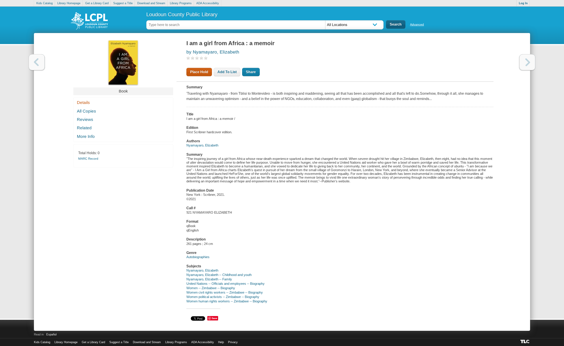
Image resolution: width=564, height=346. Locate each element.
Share (251, 72)
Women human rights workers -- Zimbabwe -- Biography (226, 301)
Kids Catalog (44, 3)
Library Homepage (68, 3)
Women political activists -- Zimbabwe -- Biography (222, 297)
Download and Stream (151, 3)
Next (527, 62)
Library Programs (181, 3)
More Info (86, 136)
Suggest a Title (123, 3)
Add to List (227, 72)
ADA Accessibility (207, 3)
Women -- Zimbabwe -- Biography (210, 288)
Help (221, 342)
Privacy (233, 342)
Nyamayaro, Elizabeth (202, 145)
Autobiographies (198, 257)
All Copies (86, 111)
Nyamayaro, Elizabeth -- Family (209, 279)
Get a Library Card (97, 3)
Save (214, 318)
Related (84, 128)
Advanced (417, 24)
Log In (523, 3)
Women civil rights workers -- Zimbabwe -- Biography (224, 292)
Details (83, 102)
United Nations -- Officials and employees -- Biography (225, 283)
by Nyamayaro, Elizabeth (212, 51)
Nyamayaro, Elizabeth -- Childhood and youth (219, 275)
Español (51, 334)
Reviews (85, 119)
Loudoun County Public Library (181, 14)
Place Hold (199, 72)
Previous (37, 62)
